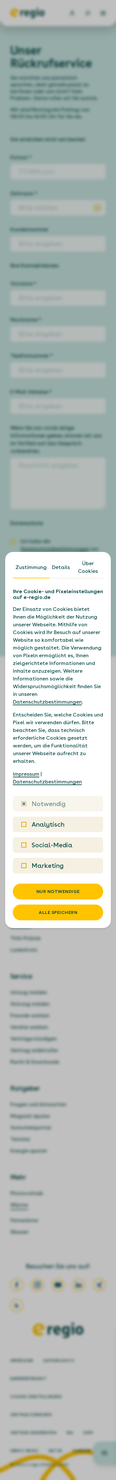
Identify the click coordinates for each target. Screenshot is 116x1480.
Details (61, 567)
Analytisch (48, 824)
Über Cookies (88, 567)
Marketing (47, 865)
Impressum (26, 774)
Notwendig (48, 804)
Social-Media (52, 845)
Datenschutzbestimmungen (47, 702)
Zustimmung (31, 567)
